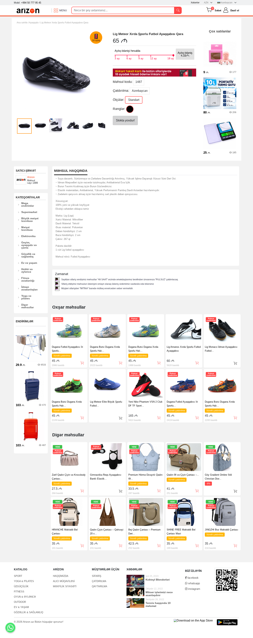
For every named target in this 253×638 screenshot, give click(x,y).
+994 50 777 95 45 (31, 2)
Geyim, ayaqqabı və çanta (29, 245)
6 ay (129, 58)
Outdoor (20, 602)
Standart (133, 99)
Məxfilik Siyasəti (64, 586)
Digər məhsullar (27, 306)
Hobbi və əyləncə (27, 270)
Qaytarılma (99, 586)
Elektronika (28, 236)
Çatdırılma (99, 581)
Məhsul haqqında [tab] (70, 171)
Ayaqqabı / (34, 22)
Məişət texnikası (27, 228)
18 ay (170, 58)
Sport (18, 576)
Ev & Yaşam (21, 607)
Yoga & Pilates (24, 581)
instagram (193, 588)
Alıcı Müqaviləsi (64, 581)
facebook (193, 577)
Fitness (19, 591)
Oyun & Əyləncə (25, 597)
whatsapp (193, 583)
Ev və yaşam (29, 262)
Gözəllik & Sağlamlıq (28, 612)
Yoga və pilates (26, 297)
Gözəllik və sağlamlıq (28, 255)
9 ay (140, 58)
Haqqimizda (60, 576)
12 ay (153, 58)
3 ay (117, 58)
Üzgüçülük (21, 586)
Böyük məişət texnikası (30, 219)
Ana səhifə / (23, 22)
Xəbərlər (195, 2)
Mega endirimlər (27, 204)
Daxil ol (234, 10)
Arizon (31, 177)
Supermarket (29, 212)
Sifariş (96, 576)
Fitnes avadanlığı (27, 279)
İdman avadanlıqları (29, 288)
